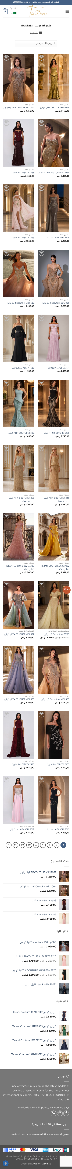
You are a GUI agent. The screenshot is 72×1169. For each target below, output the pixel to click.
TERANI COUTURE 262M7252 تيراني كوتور (55, 568)
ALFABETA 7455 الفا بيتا (58, 765)
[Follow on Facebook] (66, 1113)
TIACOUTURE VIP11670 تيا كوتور (19, 699)
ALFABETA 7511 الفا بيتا (58, 368)
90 (22, 845)
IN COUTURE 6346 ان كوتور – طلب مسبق (55, 500)
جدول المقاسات (49, 1157)
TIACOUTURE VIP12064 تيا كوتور (54, 173)
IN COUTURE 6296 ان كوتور (56, 433)
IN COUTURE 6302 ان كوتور (21, 433)
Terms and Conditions (27, 1159)
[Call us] (53, 1113)
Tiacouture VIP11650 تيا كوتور (55, 699)
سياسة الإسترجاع (32, 1157)
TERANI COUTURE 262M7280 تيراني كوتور (20, 568)
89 (29, 845)
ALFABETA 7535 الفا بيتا (23, 765)
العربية (13, 9)
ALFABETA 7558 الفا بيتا (23, 173)
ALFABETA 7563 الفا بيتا (23, 238)
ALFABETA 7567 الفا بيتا (58, 829)
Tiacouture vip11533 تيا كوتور (20, 303)
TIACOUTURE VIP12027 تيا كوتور (19, 108)
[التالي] (9, 845)
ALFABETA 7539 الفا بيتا (23, 368)
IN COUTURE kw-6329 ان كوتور (54, 108)
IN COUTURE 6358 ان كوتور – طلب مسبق (20, 500)
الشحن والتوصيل (14, 1157)
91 (15, 845)
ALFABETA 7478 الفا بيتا (58, 238)
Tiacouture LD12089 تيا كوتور (55, 303)
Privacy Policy (49, 1159)
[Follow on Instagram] (60, 1113)
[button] (67, 11)
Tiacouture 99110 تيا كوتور (56, 634)
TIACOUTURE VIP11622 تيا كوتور (19, 634)
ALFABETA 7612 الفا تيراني (22, 829)
